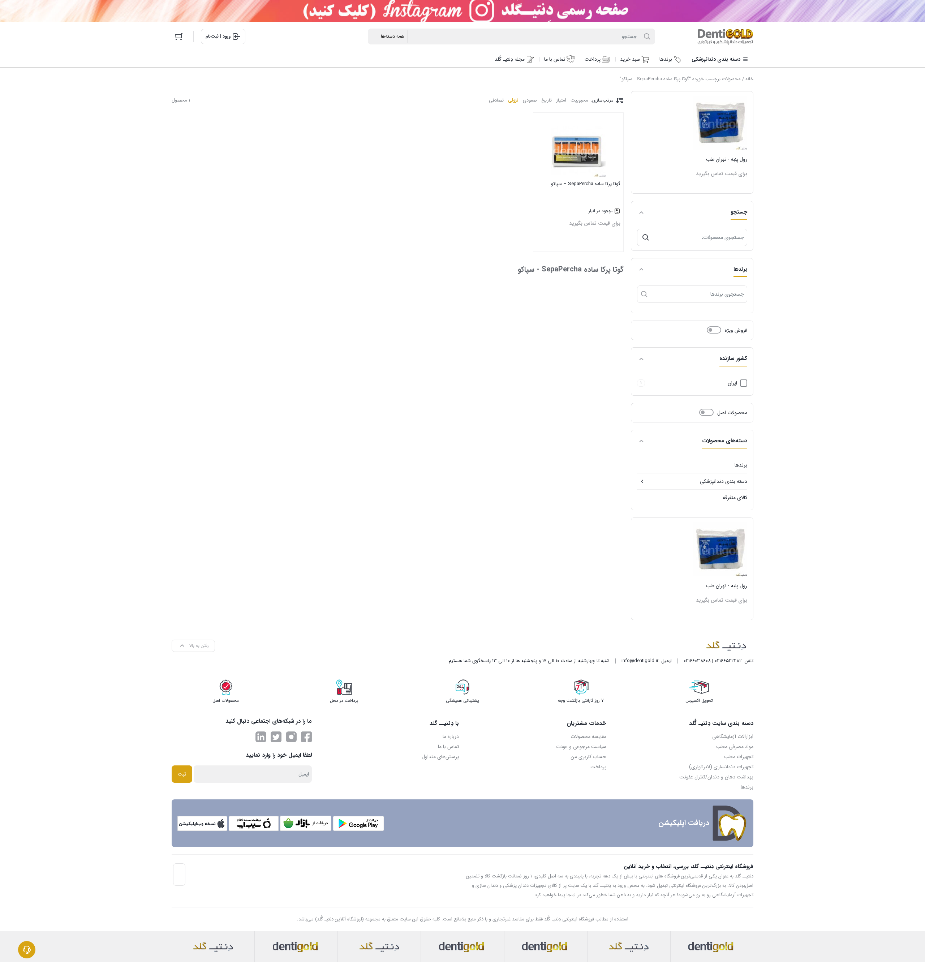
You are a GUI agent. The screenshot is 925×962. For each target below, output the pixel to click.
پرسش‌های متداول (440, 757)
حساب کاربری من (588, 757)
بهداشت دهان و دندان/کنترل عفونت (716, 777)
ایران (732, 383)
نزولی (513, 100)
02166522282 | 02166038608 (713, 661)
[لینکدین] (260, 736)
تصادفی (496, 100)
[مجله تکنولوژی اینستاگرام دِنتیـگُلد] (291, 736)
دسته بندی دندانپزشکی (723, 481)
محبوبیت (579, 100)
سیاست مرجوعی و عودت (581, 747)
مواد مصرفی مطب (734, 747)
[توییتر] (276, 736)
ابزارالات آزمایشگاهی (732, 736)
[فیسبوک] (306, 736)
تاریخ (546, 100)
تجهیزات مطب (738, 757)
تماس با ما (448, 747)
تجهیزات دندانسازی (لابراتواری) (721, 767)
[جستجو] (645, 237)
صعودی (530, 100)
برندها (741, 465)
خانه (749, 79)
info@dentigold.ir (639, 661)
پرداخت (598, 767)
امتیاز (561, 100)
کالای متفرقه (735, 498)
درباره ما (451, 736)
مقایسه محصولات (588, 736)
